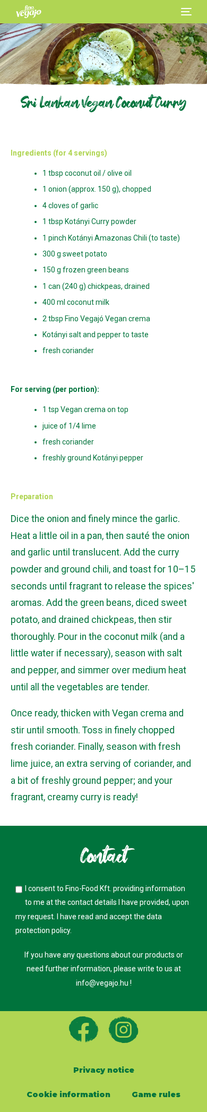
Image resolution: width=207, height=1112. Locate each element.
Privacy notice (103, 1070)
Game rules (156, 1094)
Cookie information (68, 1094)
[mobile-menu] (185, 11)
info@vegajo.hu (103, 983)
